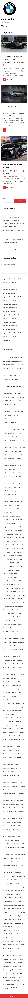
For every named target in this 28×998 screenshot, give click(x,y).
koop (21, 717)
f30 (18, 653)
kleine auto (9, 717)
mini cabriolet (12, 800)
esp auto (11, 649)
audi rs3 (14, 415)
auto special (11, 476)
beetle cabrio (20, 527)
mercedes (5, 761)
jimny (17, 710)
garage (10, 667)
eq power (19, 645)
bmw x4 (5, 584)
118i (23, 357)
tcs (22, 923)
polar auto (21, 858)
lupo (22, 732)
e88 (6, 642)
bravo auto (21, 588)
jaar (20, 707)
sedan (10, 905)
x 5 (14, 984)
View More (8, 79)
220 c (7, 364)
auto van (11, 487)
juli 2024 (13, 315)
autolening (19, 505)
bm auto (14, 534)
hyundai (14, 699)
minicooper (5, 807)
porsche (15, 861)
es (7, 649)
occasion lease (7, 833)
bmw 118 (12, 537)
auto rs (18, 472)
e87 (4, 642)
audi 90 (9, 400)
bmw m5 (5, 570)
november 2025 (15, 289)
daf (20, 627)
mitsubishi (11, 807)
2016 (19, 361)
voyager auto (11, 970)
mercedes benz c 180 (8, 771)
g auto (19, 663)
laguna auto (9, 725)
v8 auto (5, 959)
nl (11, 825)
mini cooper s (16, 804)
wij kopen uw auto (8, 984)
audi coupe (22, 408)
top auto (13, 930)
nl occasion (20, 825)
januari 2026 (13, 286)
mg (24, 793)
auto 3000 (12, 429)
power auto (6, 865)
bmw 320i (15, 545)
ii (21, 699)
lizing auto (8, 732)
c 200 (4, 595)
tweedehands (15, 948)
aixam (4, 393)
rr (10, 894)
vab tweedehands (14, 959)
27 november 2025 (10, 62)
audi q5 (14, 411)
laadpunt (22, 721)
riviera (11, 890)
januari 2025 (13, 304)
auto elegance (20, 440)
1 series (9, 357)
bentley (5, 534)
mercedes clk (6, 779)
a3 (19, 375)
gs (24, 685)
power (19, 861)
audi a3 (5, 404)
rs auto (19, 894)
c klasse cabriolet (20, 595)
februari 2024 (6, 322)
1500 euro (5, 361)
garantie (5, 671)
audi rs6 (5, 418)
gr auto (14, 685)
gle (20, 671)
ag (17, 390)
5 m (15, 372)
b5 (15, 523)
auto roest (13, 472)
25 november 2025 (10, 113)
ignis (19, 699)
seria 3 (14, 905)
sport (4, 916)
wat (22, 973)
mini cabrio (6, 800)
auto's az (14, 498)
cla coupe (22, 617)
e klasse (17, 635)
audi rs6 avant (12, 418)
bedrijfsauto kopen (7, 527)
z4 (12, 988)
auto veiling (17, 487)
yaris (9, 988)
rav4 (14, 876)
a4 (10, 379)
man (23, 739)
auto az (22, 429)
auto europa (6, 444)
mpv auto (12, 815)
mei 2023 (5, 336)
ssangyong (6, 919)
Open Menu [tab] (5, 25)
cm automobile (7, 624)
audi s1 (15, 422)
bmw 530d (5, 555)
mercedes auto (14, 764)
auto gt (11, 447)
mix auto (16, 807)
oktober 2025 (6, 293)
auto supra (11, 480)
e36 (9, 638)
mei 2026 (5, 282)
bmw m (5, 563)
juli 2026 (13, 279)
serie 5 (4, 908)
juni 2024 (18, 315)
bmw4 (12, 588)
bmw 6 (10, 555)
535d (7, 375)
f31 (20, 653)
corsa (20, 624)
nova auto (8, 829)
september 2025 (14, 293)
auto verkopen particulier (9, 494)
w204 (7, 973)
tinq (11, 926)
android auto (6, 397)
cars (8, 609)
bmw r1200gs (15, 577)
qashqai (18, 872)
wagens (19, 973)
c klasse (13, 595)
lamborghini (15, 725)
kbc (20, 714)
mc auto (5, 753)
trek (16, 944)
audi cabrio (16, 408)
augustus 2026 (6, 279)
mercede (18, 757)
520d (23, 372)
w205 (10, 973)
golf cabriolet (6, 685)
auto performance (7, 469)
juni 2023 (18, 333)
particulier (11, 840)
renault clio (14, 880)
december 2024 (7, 307)
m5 (3, 739)
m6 (10, 739)
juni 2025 (18, 297)
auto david (19, 436)
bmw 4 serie (10, 548)
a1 (17, 375)
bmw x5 (9, 584)
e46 (16, 638)
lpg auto (17, 732)
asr (15, 397)
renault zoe (14, 887)
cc (15, 609)
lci (7, 728)
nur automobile (15, 829)
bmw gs (12, 559)
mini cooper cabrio (8, 804)
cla (18, 617)
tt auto (22, 944)
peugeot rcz (21, 854)
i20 (17, 699)
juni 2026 (18, 279)
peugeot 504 (6, 854)
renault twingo (7, 887)
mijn (12, 797)
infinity (22, 703)
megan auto (6, 757)
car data (10, 606)
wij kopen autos (15, 980)
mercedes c (17, 771)
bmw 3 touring (17, 541)
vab (8, 959)
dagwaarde (6, 631)
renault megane (15, 883)
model (8, 811)
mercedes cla (16, 775)
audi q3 (9, 411)
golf (15, 681)
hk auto (16, 692)
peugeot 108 (6, 843)
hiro (13, 692)
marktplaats (21, 743)
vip (21, 962)
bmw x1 (18, 581)
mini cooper (19, 800)
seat (24, 901)
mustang (5, 818)
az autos (12, 523)
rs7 (9, 898)
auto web (5, 498)
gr (10, 685)
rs (16, 894)
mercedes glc (13, 786)
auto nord (5, 458)
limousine (21, 728)
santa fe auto (20, 898)
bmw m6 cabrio (16, 570)
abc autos (21, 382)
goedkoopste (6, 674)
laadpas (17, 721)
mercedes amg (6, 764)
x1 (16, 984)
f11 (6, 653)
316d (22, 364)
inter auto (11, 707)
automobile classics (8, 512)
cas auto (12, 609)
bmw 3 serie (10, 541)
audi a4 (9, 404)
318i (7, 368)
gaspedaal (10, 671)
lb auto (21, 725)
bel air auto (6, 530)
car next (15, 606)
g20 (22, 663)
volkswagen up (13, 966)
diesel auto (6, 635)
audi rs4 (19, 415)
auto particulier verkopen (9, 465)
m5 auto (7, 739)
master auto (13, 746)
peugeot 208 (13, 847)
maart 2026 (16, 282)
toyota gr (12, 937)
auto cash (14, 433)
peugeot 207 (6, 847)
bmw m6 (10, 570)
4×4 (12, 372)
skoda (4, 912)
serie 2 (18, 905)
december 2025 (7, 289)
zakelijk (15, 988)
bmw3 (9, 588)
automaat (5, 509)
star (10, 919)
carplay (5, 609)
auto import (22, 447)
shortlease (13, 908)
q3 (13, 872)
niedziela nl (6, 822)
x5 (19, 984)
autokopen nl (12, 505)
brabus (16, 588)
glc (18, 671)
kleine (4, 717)
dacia (17, 627)
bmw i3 (16, 559)
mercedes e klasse (17, 782)
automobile (16, 509)
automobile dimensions (9, 516)
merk (21, 793)
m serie (12, 735)
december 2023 (7, 325)
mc (20, 750)
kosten (8, 721)
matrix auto (5, 750)
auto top (16, 480)
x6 (3, 988)
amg (11, 393)
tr (13, 941)
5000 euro (18, 372)
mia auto (5, 797)
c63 (18, 599)
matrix (18, 746)
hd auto (7, 692)
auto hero (16, 447)
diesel (18, 631)
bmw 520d (13, 552)
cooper (13, 624)
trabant (20, 941)
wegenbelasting (12, 977)
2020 (4, 364)
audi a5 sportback (7, 408)
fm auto (5, 660)
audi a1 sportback (20, 400)
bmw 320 (10, 545)
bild (11, 534)
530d (4, 375)
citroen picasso (13, 617)
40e (8, 372)
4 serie (4, 372)
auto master (22, 454)
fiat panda (19, 656)
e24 (24, 635)
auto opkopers (18, 458)
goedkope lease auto (8, 681)
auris (8, 426)
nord (4, 829)
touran (15, 934)
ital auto (16, 707)
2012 (13, 361)
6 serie (10, 375)
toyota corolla (6, 937)
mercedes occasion (8, 789)
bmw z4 (5, 588)
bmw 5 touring (6, 552)
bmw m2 (15, 563)
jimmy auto (13, 710)
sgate (8, 908)
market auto (15, 743)
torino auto (5, 934)
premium (11, 865)
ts (18, 944)
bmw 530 (19, 552)
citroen (16, 613)
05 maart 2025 (8, 170)
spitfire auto (21, 912)
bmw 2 (16, 537)
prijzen (7, 869)
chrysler (11, 613)
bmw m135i (10, 563)
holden (21, 692)
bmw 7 (21, 555)
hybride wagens (7, 699)
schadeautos (10, 901)
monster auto (14, 811)
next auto (20, 818)
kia (22, 714)
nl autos (15, 825)
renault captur (6, 880)
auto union (5, 487)
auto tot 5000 (6, 483)
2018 (22, 361)
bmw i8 (20, 559)
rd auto (19, 876)
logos (13, 732)
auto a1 (17, 429)
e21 (21, 635)
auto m (10, 454)
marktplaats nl (6, 746)
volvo (19, 966)
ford (8, 660)
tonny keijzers (6, 930)
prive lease (20, 869)
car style (20, 606)
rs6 (6, 898)
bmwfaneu (21, 62)
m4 (23, 735)
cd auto (19, 609)
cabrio (22, 599)
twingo (4, 955)
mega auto (18, 753)
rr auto (13, 894)
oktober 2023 (6, 329)
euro (14, 649)
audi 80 (5, 400)
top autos (17, 930)
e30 (4, 638)
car (23, 602)
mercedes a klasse (13, 761)
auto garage (20, 444)
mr (16, 815)
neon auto (14, 818)
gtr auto (9, 689)
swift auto (18, 923)
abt (3, 386)
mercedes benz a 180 (16, 768)
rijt (23, 887)
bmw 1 (21, 534)
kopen (4, 721)
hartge (17, 689)
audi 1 (23, 397)
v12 (23, 955)
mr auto (19, 815)
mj (19, 807)
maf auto (19, 739)
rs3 (22, 894)
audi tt (4, 426)
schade (5, 901)
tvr (10, 948)
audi (20, 397)
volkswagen (6, 966)
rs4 (4, 898)
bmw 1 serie (6, 537)
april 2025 (10, 300)
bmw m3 (20, 563)
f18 (13, 653)
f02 (4, 653)
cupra (13, 627)
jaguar (23, 707)
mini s (22, 804)
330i (20, 368)
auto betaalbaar (7, 433)
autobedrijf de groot (8, 501)
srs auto (22, 916)
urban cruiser (18, 955)
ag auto (21, 390)
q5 (15, 872)
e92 (13, 642)
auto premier (15, 469)
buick (18, 591)
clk (11, 620)
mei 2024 (5, 318)
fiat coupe (13, 656)
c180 (4, 599)
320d (9, 368)
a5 (12, 379)
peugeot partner (14, 854)
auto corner (13, 436)
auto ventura (6, 491)
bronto (14, 591)
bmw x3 (22, 581)
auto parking (11, 462)
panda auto (6, 840)
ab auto (17, 382)
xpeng (6, 988)
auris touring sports (15, 426)
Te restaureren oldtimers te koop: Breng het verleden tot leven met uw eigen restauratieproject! (13, 233)
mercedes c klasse (8, 775)
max (13, 750)
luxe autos (5, 735)
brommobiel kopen (8, 591)
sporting (18, 916)
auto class (20, 433)
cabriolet (5, 602)
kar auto (16, 714)
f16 (11, 653)
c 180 (21, 591)
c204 (10, 599)
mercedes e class (7, 782)
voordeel (5, 970)
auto (4, 429)
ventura (21, 959)
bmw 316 (5, 545)
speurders (15, 912)
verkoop (5, 962)
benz (8, 534)
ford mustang (6, 663)
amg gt (15, 393)
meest (13, 753)
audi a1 (13, 400)
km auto (15, 717)
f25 (16, 653)
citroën (20, 613)
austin (22, 426)
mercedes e (13, 779)
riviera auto (17, 890)
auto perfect (19, 465)
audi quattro (19, 411)
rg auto (20, 887)
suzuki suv (13, 923)
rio (4, 890)
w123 (22, 970)
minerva (15, 797)
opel (23, 833)
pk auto (16, 858)
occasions (14, 833)
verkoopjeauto (11, 962)
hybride (8, 696)
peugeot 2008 (13, 843)
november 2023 (15, 325)
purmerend (5, 872)
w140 (4, 973)
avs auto (17, 519)
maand (15, 739)
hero (10, 692)
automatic (10, 509)
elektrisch (5, 645)
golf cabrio (20, 681)
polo (4, 861)
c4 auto (14, 599)
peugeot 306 (6, 851)
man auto (5, 743)
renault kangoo (7, 883)
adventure (5, 390)
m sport (16, 735)
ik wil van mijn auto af (8, 703)
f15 (8, 653)
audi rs (9, 415)
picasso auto (6, 858)
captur (19, 602)
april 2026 (10, 282)
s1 (15, 898)
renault (23, 876)
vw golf (19, 970)
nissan (22, 822)
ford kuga (19, 660)
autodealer (16, 501)
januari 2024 (13, 322)
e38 (11, 638)
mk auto (5, 811)
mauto (10, 750)
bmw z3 (19, 584)
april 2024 (10, 318)
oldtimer (19, 833)
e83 (23, 638)
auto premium (6, 472)
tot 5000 (11, 934)
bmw (18, 534)
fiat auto (7, 656)
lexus (14, 728)
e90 (9, 642)
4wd (10, 372)
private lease (12, 869)
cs (11, 627)
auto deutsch (12, 440)
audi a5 (13, 404)
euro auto (18, 649)
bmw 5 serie (20, 548)
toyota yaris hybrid (8, 941)
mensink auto (12, 757)
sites (23, 908)
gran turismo (19, 685)
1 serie (4, 357)
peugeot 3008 (20, 847)
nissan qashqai (7, 825)
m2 (19, 735)
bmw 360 (21, 545)
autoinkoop (6, 505)
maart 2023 (16, 336)
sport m (8, 916)
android (19, 393)
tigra (8, 926)
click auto (5, 620)
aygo (4, 523)
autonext (17, 516)
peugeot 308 (20, 851)
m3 (21, 735)
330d (17, 368)
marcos (10, 743)
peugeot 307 (13, 851)
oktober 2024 (6, 311)
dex (15, 631)
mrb (22, 815)
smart (7, 912)
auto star (5, 480)
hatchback (22, 689)
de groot (11, 631)
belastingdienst (18, 530)
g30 (6, 667)
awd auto (22, 519)
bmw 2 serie (22, 537)
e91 (11, 642)
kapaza (12, 714)
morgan (20, 811)
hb (3, 692)
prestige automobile (19, 865)
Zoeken (4, 198)
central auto (6, 613)
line (4, 732)
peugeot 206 (20, 843)
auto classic (6, 436)
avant (12, 519)
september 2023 (14, 329)
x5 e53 (22, 984)
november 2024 (15, 307)
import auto (17, 703)
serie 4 (22, 905)
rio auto (7, 890)
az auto (8, 523)
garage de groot (16, 667)
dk (9, 635)
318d (4, 368)
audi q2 (5, 411)
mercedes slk (16, 793)
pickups (12, 858)
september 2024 (14, 311)
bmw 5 (15, 548)
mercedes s (16, 789)
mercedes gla (6, 786)
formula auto (13, 663)
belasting (11, 530)
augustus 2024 (6, 315)
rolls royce (6, 894)
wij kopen (19, 977)
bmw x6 (14, 584)
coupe (4, 627)
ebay (16, 642)
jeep (4, 710)
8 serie (14, 375)
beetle (14, 527)
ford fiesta (13, 660)
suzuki (19, 919)
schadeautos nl (18, 901)
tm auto (17, 926)
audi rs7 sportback (8, 422)
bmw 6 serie (15, 555)
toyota (19, 934)
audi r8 (5, 415)
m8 (12, 739)
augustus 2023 (6, 333)
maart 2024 (16, 318)
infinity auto (6, 707)
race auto (10, 876)
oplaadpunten (6, 836)
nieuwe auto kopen (14, 822)
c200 (7, 599)
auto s (22, 472)
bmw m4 (12, 566)
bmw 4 (4, 548)
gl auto (15, 671)
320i (12, 368)
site (21, 908)
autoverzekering (7, 519)
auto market (15, 454)
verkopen (17, 962)
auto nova (11, 458)
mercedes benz (7, 768)
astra (17, 397)
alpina (8, 393)
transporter (12, 944)
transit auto (6, 944)
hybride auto (14, 696)
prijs (4, 869)
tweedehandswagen (17, 952)
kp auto (12, 721)
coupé (8, 627)
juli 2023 (13, 333)
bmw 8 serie (6, 559)
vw (16, 970)
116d (18, 357)
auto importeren (7, 451)
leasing (11, 728)
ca (20, 599)
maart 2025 (16, 300)
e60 (21, 638)
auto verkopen (13, 491)
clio (9, 620)
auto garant (6, 447)
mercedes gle (21, 786)
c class (8, 595)
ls (20, 732)
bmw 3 (4, 541)
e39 (13, 638)
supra (12, 919)
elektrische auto (12, 645)
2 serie (10, 361)
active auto (14, 386)
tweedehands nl (7, 952)
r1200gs (5, 876)
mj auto (22, 807)
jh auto (7, 710)
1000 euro (14, 357)
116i (21, 357)
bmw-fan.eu (7, 19)
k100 (20, 710)
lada (4, 725)
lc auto (5, 728)
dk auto (13, 635)
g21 (4, 667)
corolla (17, 624)
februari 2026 (6, 286)
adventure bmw (12, 390)
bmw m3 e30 (6, 566)
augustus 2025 (6, 297)
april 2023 (10, 336)
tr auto (16, 941)
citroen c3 (5, 617)
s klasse (12, 898)
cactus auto (11, 602)
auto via (18, 494)
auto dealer (6, 440)
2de (10, 364)
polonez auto (8, 861)
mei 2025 (5, 300)
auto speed (18, 476)
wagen (14, 973)
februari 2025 (6, 304)
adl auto (19, 386)
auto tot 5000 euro (15, 483)
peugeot (17, 840)
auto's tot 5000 (21, 498)
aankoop (12, 382)
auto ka (20, 451)
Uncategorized (10, 955)
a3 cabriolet (6, 379)
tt (19, 944)
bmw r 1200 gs (7, 577)
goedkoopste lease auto (9, 678)
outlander (12, 836)
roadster (22, 890)
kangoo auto (6, 714)
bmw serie (12, 581)
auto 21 (7, 429)
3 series (19, 364)
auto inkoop (14, 451)
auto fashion (12, 444)
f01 (23, 649)
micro (9, 797)
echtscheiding (21, 642)
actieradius (8, 386)
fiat (4, 656)
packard (18, 836)
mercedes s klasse (8, 793)
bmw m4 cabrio (19, 566)
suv (16, 919)
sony (11, 912)
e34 (6, 638)
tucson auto (6, 948)
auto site (5, 476)
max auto (17, 750)
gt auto (4, 689)
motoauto (5, 815)
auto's (9, 498)
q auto (10, 872)
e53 (18, 638)
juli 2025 (13, 297)
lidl (18, 728)
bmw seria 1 (6, 581)
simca (17, 908)
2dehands (14, 364)
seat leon (5, 905)
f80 (23, 653)
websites (5, 977)
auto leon (5, 454)
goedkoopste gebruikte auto (17, 674)
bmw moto (5, 573)
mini (19, 797)
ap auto (12, 397)
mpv (9, 815)
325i (15, 368)
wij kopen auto (7, 980)
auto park (5, 462)
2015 (16, 361)
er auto (4, 649)
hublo (4, 696)
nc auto (9, 818)
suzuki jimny (6, 923)
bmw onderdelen (12, 573)
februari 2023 (6, 340)
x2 (17, 984)
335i (23, 368)
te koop (5, 926)
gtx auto (13, 689)
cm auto (15, 620)
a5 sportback (6, 382)
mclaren (9, 753)
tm (14, 926)
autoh (20, 501)
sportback (12, 916)
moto (23, 811)
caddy (16, 602)
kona (18, 717)
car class (5, 606)
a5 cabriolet (16, 379)
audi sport (20, 422)
